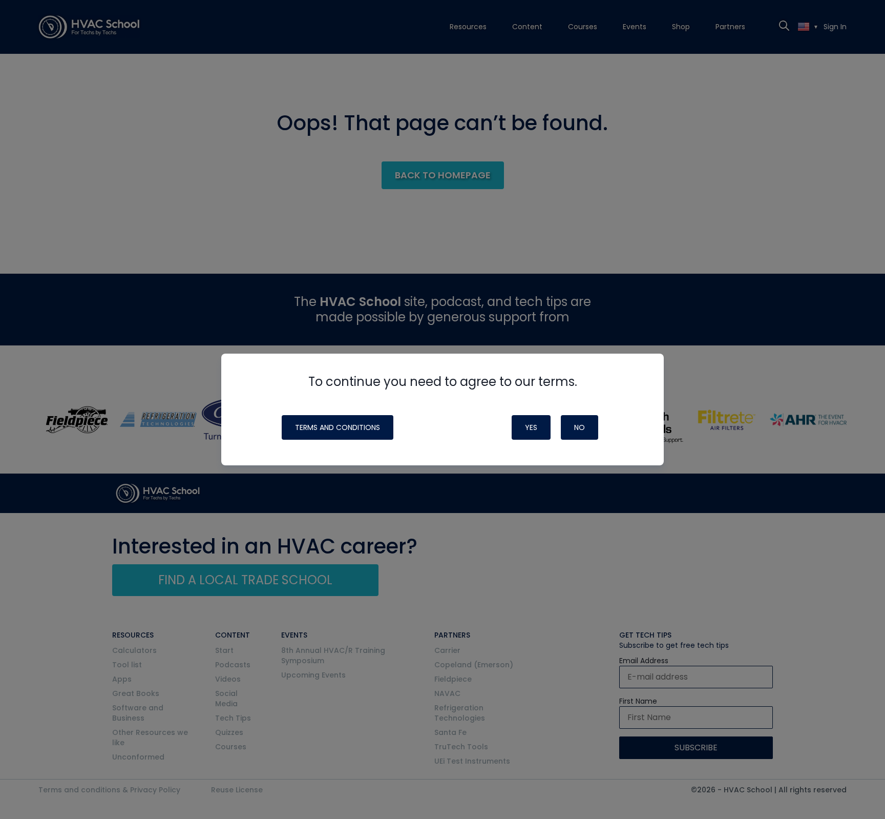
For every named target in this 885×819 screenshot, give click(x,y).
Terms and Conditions (337, 427)
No (579, 427)
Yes (531, 427)
